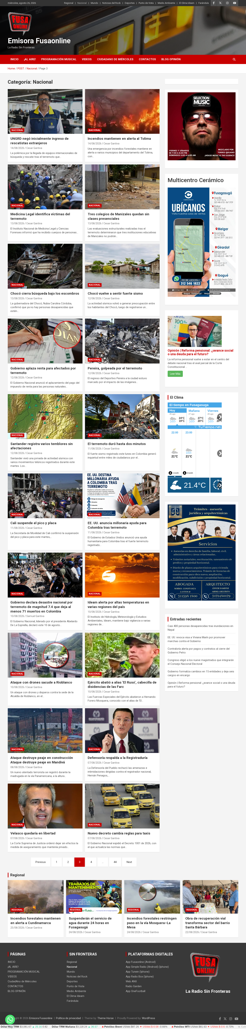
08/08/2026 (17, 767)
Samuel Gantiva (35, 616)
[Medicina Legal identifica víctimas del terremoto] (45, 187)
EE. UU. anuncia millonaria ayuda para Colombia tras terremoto (117, 525)
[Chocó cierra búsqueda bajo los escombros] (45, 266)
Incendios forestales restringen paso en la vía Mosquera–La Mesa (152, 922)
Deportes (130, 3)
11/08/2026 (94, 448)
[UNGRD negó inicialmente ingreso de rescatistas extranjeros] (45, 111)
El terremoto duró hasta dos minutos (117, 444)
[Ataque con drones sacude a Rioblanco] (45, 655)
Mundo (94, 3)
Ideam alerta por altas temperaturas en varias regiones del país (118, 604)
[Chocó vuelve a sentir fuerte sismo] (122, 266)
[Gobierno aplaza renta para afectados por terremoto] (45, 340)
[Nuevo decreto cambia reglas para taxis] (122, 806)
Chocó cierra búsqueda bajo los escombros (44, 293)
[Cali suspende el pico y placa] (45, 495)
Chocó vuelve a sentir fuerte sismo (115, 293)
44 (115, 862)
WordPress (148, 1018)
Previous (40, 862)
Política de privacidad (68, 1018)
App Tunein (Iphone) (137, 971)
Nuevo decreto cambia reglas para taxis (119, 833)
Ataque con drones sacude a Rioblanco (41, 682)
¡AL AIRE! (30, 59)
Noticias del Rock (111, 3)
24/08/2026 (75, 932)
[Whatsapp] (10, 1019)
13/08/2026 (17, 223)
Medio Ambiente (166, 3)
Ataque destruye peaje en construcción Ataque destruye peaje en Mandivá (41, 760)
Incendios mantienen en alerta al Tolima (119, 138)
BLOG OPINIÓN (171, 59)
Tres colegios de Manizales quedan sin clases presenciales (118, 216)
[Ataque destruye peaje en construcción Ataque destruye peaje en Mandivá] (45, 730)
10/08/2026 (17, 616)
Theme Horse (105, 1018)
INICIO (14, 59)
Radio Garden (134, 986)
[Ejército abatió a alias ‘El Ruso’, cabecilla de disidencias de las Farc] (122, 655)
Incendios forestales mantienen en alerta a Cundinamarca (35, 920)
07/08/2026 (94, 762)
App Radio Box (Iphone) (140, 976)
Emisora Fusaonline (39, 41)
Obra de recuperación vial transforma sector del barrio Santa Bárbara (207, 922)
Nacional (82, 3)
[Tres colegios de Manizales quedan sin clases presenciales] (122, 187)
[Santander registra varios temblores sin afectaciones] (45, 416)
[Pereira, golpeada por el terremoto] (122, 340)
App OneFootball (135, 991)
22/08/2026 (192, 932)
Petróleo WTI (182, 1026)
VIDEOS (87, 59)
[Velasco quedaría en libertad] (45, 806)
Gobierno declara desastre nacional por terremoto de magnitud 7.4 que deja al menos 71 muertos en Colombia (41, 606)
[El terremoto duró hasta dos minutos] (122, 416)
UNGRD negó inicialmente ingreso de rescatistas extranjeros (39, 140)
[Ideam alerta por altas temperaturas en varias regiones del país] (122, 575)
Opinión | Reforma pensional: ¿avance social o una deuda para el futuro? (200, 352)
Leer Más (175, 373)
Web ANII (131, 981)
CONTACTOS (147, 59)
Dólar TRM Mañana (63, 1026)
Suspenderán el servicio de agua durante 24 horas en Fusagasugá (90, 922)
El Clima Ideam (186, 3)
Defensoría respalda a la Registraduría (117, 758)
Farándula (203, 3)
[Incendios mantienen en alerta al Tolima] (122, 111)
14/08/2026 (17, 148)
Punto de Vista (146, 3)
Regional (68, 3)
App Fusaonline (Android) (141, 962)
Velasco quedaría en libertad (32, 833)
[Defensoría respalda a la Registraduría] (122, 730)
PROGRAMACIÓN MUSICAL (59, 59)
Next (129, 862)
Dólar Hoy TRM (10, 1026)
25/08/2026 (17, 927)
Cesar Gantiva (34, 148)
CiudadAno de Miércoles (115, 59)
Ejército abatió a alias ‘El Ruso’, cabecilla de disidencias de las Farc (122, 684)
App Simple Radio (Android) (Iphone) (147, 966)
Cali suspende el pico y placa (33, 523)
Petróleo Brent (113, 1026)
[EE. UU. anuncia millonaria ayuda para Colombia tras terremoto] (122, 495)
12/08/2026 (94, 298)
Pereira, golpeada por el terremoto (115, 368)
